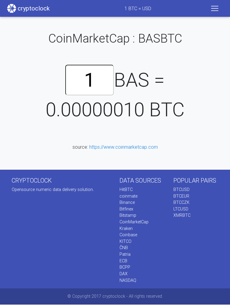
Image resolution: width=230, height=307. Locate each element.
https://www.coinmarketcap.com (123, 147)
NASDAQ (127, 280)
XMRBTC (181, 215)
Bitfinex (126, 209)
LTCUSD (180, 209)
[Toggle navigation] (215, 8)
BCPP (124, 267)
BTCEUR (181, 196)
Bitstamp (127, 215)
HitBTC (126, 189)
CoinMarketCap (134, 222)
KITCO (125, 241)
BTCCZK (181, 202)
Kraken (126, 228)
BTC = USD (138, 8)
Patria (125, 254)
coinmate (128, 196)
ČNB (123, 247)
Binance (127, 202)
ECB (123, 261)
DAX (123, 273)
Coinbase (128, 234)
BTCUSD (181, 189)
